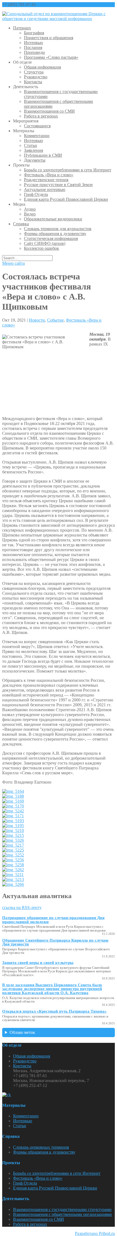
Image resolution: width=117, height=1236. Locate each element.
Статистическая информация (51, 238)
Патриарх (22, 28)
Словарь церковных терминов (41, 1147)
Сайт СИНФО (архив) (44, 243)
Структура (34, 72)
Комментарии (37, 135)
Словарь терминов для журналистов (57, 228)
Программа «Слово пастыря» (51, 57)
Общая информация (42, 67)
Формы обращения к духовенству (55, 233)
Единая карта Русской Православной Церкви (66, 199)
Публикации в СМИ (43, 155)
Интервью (33, 42)
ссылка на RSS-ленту (22, 907)
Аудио (30, 209)
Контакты (33, 81)
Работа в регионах (41, 116)
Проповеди (34, 52)
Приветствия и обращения (48, 37)
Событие (55, 320)
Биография (34, 32)
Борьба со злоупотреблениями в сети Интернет (67, 170)
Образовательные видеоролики (53, 219)
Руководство (35, 77)
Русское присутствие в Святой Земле (58, 184)
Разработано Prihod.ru (95, 1233)
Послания (33, 47)
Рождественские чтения (46, 179)
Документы (34, 160)
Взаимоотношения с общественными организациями (62, 1214)
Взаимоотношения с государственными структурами (62, 1209)
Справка (21, 223)
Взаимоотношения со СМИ (49, 111)
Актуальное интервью (44, 189)
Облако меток (22, 1032)
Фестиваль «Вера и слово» (48, 174)
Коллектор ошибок (41, 248)
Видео (30, 214)
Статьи (30, 145)
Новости (37, 320)
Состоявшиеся (37, 126)
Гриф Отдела (36, 194)
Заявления (33, 150)
